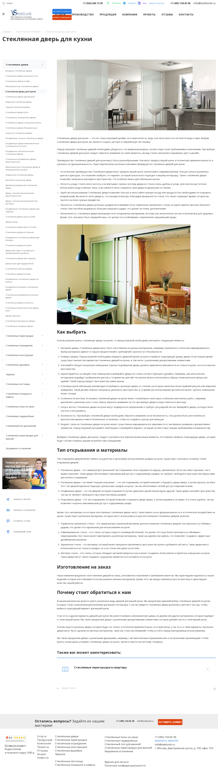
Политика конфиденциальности (125, 765)
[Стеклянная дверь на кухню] (136, 61)
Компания (44, 743)
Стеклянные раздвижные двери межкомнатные (20, 160)
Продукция (44, 740)
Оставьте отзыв (14, 745)
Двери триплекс (13, 315)
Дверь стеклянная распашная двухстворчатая (19, 194)
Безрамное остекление (18, 448)
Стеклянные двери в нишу (18, 274)
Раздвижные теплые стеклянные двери (24, 138)
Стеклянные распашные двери (20, 321)
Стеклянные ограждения (19, 345)
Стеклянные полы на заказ (20, 406)
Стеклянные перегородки (19, 335)
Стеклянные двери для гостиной (20, 227)
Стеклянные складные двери (19, 326)
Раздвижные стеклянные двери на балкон (22, 280)
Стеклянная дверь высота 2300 (20, 216)
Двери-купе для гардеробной (19, 263)
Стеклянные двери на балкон (19, 302)
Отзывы (42, 750)
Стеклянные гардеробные (20, 416)
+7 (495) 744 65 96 (180, 3)
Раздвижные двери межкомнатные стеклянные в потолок (22, 144)
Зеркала (10, 374)
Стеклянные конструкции (19, 355)
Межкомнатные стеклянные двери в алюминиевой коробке (22, 168)
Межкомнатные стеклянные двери (22, 86)
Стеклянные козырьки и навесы (19, 395)
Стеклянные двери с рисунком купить (23, 122)
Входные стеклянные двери (18, 70)
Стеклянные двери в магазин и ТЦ (21, 76)
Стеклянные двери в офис (17, 81)
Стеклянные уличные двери (18, 268)
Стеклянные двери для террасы (20, 258)
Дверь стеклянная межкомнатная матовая (21, 202)
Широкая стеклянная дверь (18, 102)
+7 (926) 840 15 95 (93, 3)
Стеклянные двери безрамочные (21, 128)
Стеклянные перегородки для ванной (22, 437)
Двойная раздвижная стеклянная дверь (21, 186)
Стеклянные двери (17, 64)
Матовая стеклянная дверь (18, 180)
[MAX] (139, 3)
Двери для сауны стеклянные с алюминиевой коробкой (20, 251)
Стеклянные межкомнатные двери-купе (22, 309)
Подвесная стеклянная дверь (19, 175)
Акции (41, 754)
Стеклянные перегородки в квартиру (100, 667)
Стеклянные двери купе (16, 112)
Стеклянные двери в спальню (19, 232)
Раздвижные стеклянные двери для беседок (22, 238)
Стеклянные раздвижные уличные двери (21, 296)
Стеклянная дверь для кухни (20, 91)
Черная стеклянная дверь (17, 107)
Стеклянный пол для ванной (21, 425)
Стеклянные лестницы (18, 383)
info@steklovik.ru (145, 721)
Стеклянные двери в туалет (18, 245)
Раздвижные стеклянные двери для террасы (22, 210)
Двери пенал (11, 222)
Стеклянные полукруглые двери (20, 117)
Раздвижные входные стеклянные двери (21, 288)
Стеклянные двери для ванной (20, 96)
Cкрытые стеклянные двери (18, 133)
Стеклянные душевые (18, 364)
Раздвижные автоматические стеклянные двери (19, 152)
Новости (43, 757)
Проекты (43, 747)
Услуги (42, 736)
